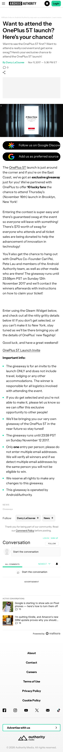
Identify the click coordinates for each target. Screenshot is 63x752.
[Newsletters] (48, 710)
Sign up (54, 538)
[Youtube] (26, 710)
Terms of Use (31, 681)
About (31, 653)
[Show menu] (3, 3)
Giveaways (8, 509)
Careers (31, 672)
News (6, 504)
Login (56, 3)
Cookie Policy (31, 700)
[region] (31, 586)
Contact (31, 662)
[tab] (12, 564)
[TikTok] (58, 710)
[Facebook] (4, 710)
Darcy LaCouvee (15, 62)
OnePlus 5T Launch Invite (21, 350)
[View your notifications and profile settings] (56, 563)
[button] (31, 3)
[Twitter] (37, 710)
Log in (46, 538)
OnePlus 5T (17, 167)
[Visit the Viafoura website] (53, 633)
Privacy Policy (31, 691)
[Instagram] (15, 710)
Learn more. (57, 17)
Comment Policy (25, 530)
